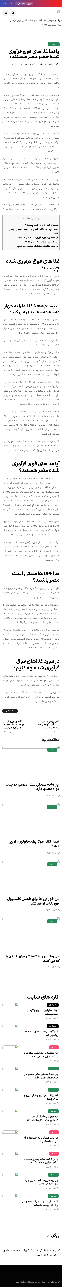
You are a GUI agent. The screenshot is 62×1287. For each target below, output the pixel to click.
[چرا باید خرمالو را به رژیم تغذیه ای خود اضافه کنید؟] (10, 1138)
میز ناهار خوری (44, 1255)
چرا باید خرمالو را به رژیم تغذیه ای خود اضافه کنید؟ (40, 1139)
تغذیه (54, 1047)
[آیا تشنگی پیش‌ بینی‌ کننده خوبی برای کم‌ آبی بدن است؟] (10, 1202)
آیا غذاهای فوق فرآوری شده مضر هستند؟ (38, 237)
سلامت (41, 20)
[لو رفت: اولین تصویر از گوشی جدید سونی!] (10, 1011)
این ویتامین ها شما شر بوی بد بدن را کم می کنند (33, 958)
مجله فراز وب (41, 1250)
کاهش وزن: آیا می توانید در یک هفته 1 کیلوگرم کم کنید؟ (13, 726)
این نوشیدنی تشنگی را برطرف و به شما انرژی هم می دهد (41, 1054)
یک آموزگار (28, 1250)
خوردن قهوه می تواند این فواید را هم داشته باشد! (49, 726)
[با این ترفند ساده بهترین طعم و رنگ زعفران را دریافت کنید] (10, 1160)
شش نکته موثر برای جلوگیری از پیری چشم (33, 844)
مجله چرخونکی (54, 20)
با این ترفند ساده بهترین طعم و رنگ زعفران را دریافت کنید (41, 1161)
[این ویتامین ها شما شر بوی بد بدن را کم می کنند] (31, 933)
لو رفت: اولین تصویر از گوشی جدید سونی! (42, 1012)
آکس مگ (55, 1250)
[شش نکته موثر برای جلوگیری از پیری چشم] (31, 819)
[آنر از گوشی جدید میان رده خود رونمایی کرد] (10, 1032)
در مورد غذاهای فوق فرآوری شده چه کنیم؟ (37, 246)
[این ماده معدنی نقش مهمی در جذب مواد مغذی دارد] (31, 761)
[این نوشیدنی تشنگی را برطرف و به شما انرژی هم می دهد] (10, 1053)
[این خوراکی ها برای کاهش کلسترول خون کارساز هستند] (31, 876)
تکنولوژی (52, 1005)
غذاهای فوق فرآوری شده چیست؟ (41, 225)
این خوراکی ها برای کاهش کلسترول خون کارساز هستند (33, 901)
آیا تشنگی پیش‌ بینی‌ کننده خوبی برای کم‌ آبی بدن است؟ (40, 1203)
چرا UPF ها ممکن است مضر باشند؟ (41, 241)
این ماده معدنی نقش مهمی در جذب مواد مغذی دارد (32, 787)
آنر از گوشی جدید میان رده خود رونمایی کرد (42, 1033)
